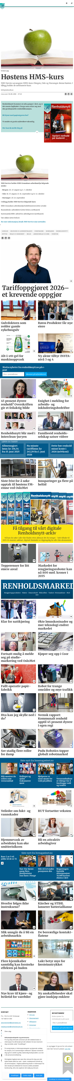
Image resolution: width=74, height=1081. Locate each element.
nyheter (55, 234)
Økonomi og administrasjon (21, 231)
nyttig (4, 234)
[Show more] (37, 132)
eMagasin (32, 1022)
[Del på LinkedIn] (68, 94)
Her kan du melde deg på (12, 128)
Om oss (32, 1015)
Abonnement (34, 1018)
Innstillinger (14, 1075)
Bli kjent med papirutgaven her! (15, 115)
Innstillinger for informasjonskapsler (59, 1079)
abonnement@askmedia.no (11, 1023)
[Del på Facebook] (65, 94)
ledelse (5, 231)
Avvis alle (39, 1075)
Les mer (67, 1049)
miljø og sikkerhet (17, 234)
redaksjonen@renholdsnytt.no (11, 1027)
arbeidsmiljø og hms (41, 234)
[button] (2, 761)
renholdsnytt (62, 231)
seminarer (50, 231)
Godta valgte (27, 1075)
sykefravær (38, 231)
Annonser (32, 1025)
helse (29, 234)
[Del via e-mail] (71, 94)
